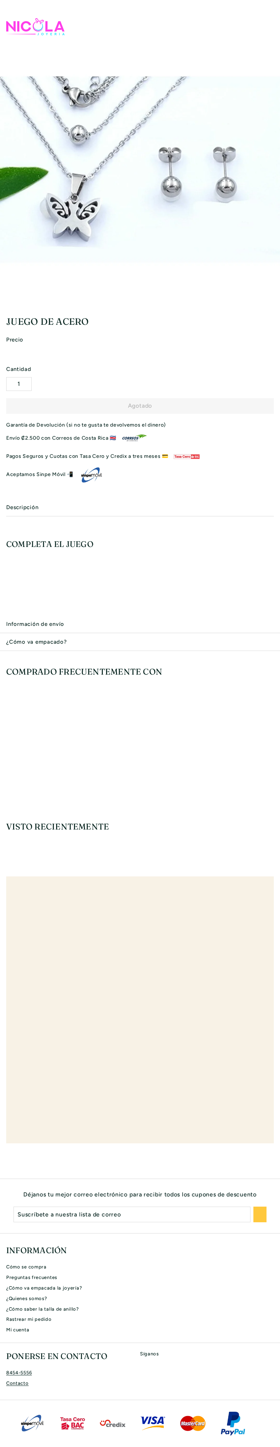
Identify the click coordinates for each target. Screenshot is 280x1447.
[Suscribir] (260, 1215)
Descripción (22, 507)
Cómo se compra (26, 1267)
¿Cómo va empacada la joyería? (44, 1288)
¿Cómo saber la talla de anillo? (42, 1309)
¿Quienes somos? (26, 1298)
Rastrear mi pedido (29, 1319)
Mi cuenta (17, 1329)
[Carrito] (268, 26)
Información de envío (35, 624)
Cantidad (18, 369)
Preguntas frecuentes (31, 1277)
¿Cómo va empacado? (36, 642)
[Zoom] (273, 302)
